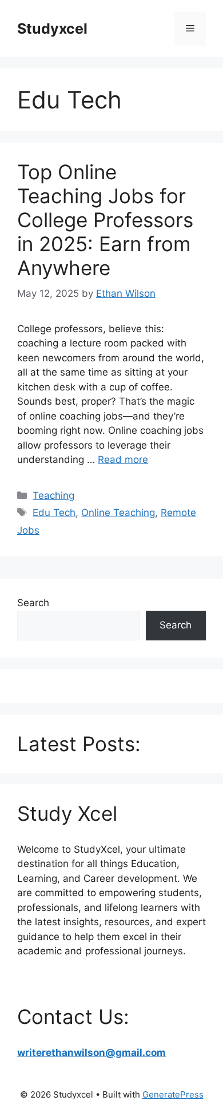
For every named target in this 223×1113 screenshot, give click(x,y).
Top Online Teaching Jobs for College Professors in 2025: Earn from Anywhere (105, 220)
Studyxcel (52, 28)
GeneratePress (173, 1094)
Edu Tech (54, 512)
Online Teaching (118, 512)
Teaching (53, 495)
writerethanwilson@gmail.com (91, 1052)
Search (33, 602)
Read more (123, 459)
